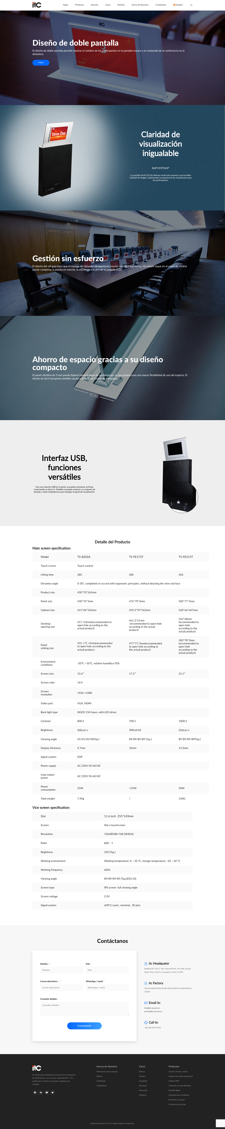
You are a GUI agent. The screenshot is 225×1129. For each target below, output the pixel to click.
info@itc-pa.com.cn (152, 1008)
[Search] (191, 5)
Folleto (41, 63)
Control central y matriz (178, 1072)
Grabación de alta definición (180, 1086)
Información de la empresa (107, 1072)
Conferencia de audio (177, 1104)
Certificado (100, 1081)
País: (89, 964)
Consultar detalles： (49, 999)
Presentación (84, 1026)
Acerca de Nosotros (140, 5)
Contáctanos (161, 5)
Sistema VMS (174, 1081)
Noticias (121, 5)
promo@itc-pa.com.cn (153, 1011)
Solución (94, 5)
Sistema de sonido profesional (181, 1076)
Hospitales (143, 1081)
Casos (108, 5)
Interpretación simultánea (179, 1095)
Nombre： (45, 964)
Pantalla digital (174, 1090)
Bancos (142, 1072)
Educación (143, 1090)
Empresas (143, 1086)
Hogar (65, 5)
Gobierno (142, 1095)
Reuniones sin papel (177, 1100)
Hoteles (142, 1076)
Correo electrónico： (50, 981)
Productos (79, 5)
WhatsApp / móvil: (95, 981)
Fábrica (99, 1076)
